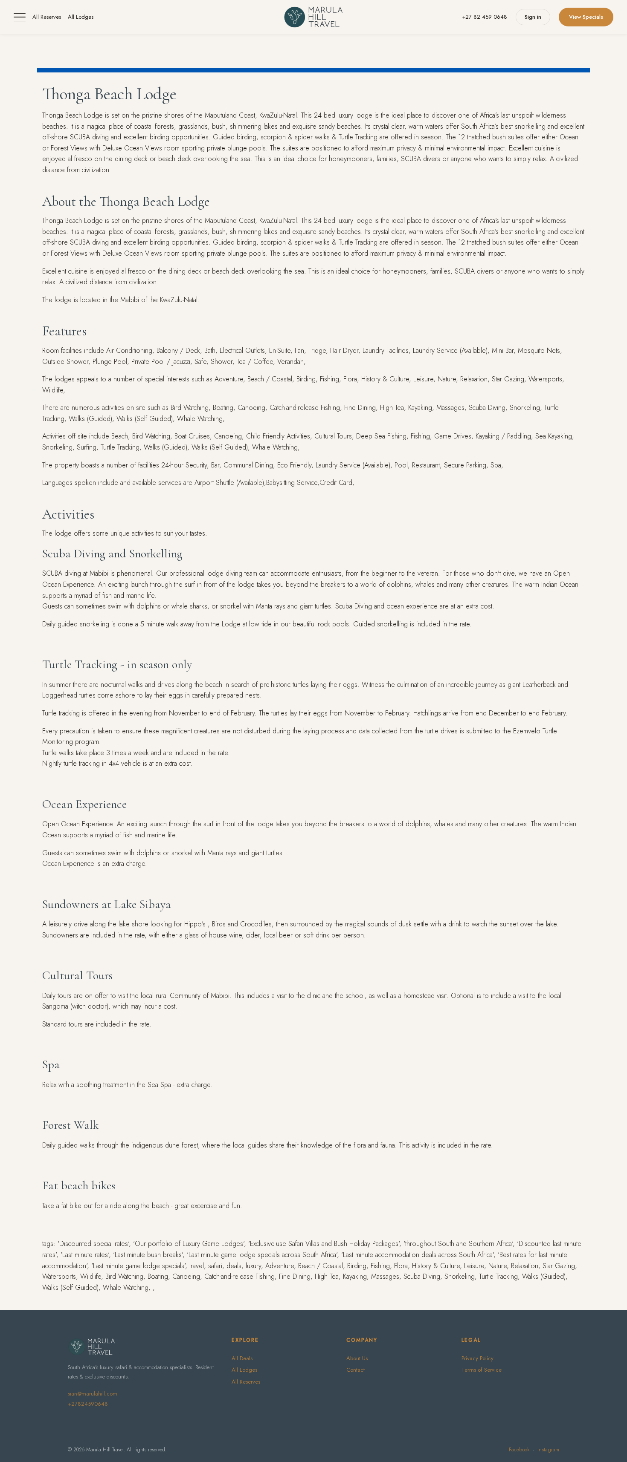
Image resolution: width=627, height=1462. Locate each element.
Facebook (519, 1449)
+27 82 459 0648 (484, 17)
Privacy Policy (477, 1358)
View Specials (586, 17)
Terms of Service (482, 1370)
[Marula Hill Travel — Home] (313, 17)
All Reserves (46, 17)
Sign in (533, 17)
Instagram (548, 1449)
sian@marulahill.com (92, 1394)
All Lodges (80, 17)
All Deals (242, 1358)
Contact (355, 1370)
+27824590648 (88, 1404)
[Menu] (20, 17)
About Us (357, 1358)
